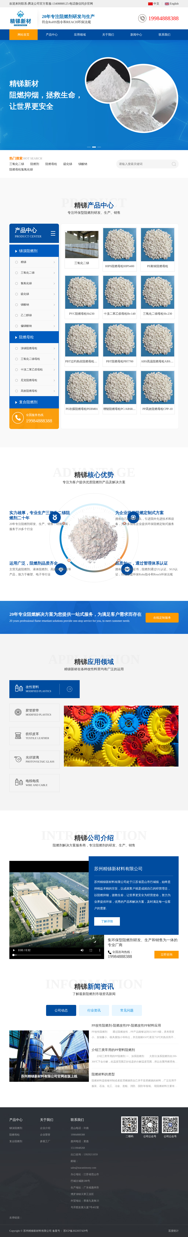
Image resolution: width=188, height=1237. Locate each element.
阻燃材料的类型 (103, 1074)
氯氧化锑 (26, 283)
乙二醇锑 (26, 315)
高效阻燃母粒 (29, 390)
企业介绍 (45, 1128)
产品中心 (52, 34)
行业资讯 (94, 1010)
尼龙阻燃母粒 (29, 380)
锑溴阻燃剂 (27, 251)
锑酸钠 (82, 163)
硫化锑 (67, 163)
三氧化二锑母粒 (30, 358)
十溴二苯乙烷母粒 (32, 369)
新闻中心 (136, 34)
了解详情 (107, 921)
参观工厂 (45, 1141)
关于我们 (108, 34)
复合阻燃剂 (27, 402)
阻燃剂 (34, 163)
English (174, 3)
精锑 (23, 262)
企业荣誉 (45, 1134)
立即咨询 (166, 954)
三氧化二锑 (16, 163)
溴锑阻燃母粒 (29, 348)
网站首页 (23, 34)
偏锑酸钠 (26, 325)
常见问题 (126, 1010)
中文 (156, 3)
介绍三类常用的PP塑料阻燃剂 (113, 1050)
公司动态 (61, 1010)
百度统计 (173, 1230)
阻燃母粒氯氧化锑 (21, 169)
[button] (89, 147)
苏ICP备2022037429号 (75, 1230)
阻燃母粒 (51, 163)
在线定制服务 (162, 617)
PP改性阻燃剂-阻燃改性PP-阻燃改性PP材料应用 (126, 1025)
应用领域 (80, 34)
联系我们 (164, 34)
